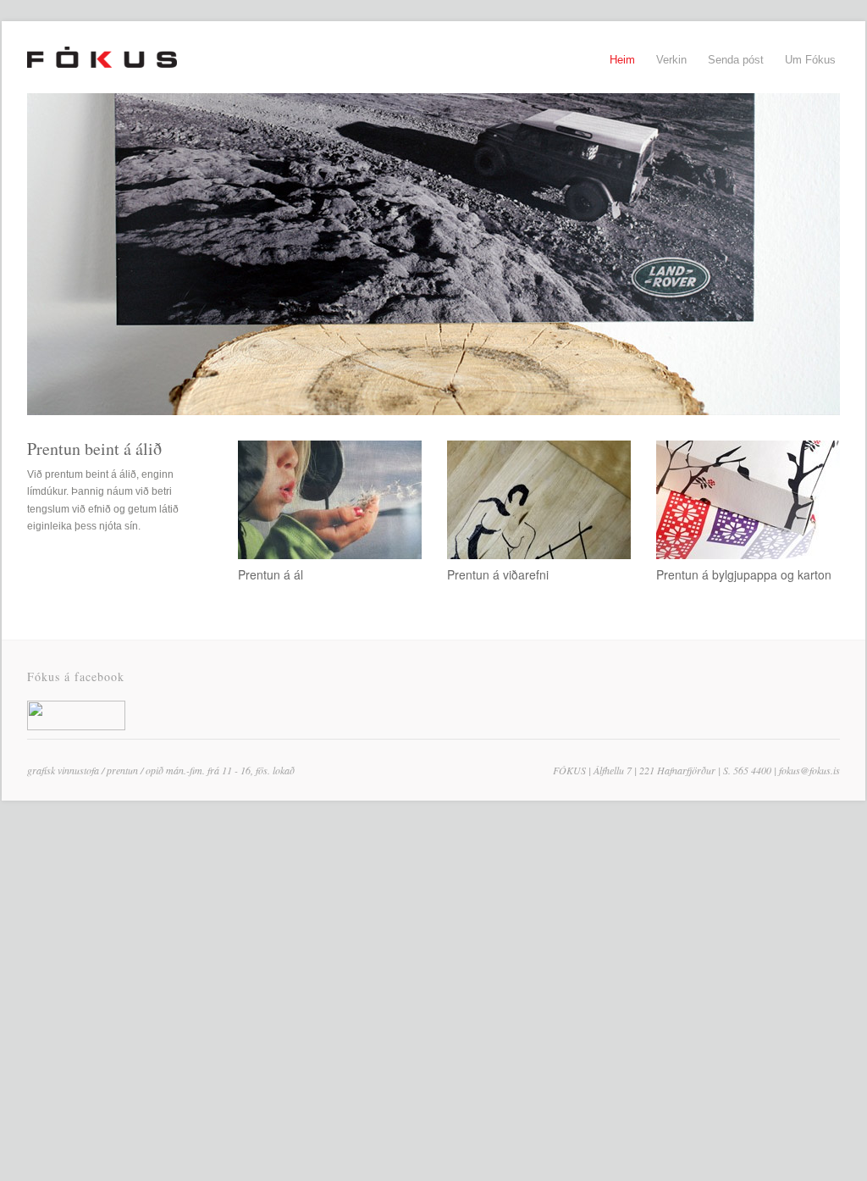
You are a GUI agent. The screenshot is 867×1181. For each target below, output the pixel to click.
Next (71, 573)
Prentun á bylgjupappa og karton (743, 574)
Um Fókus (810, 59)
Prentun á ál (270, 574)
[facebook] (76, 727)
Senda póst (736, 59)
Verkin (671, 59)
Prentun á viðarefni (498, 574)
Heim (622, 59)
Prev (39, 573)
